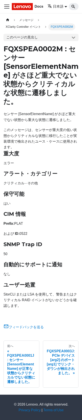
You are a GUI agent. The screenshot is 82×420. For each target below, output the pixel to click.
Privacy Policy (30, 410)
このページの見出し (22, 37)
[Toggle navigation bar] (6, 6)
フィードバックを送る (26, 327)
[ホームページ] (7, 20)
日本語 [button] (58, 6)
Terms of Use (53, 410)
